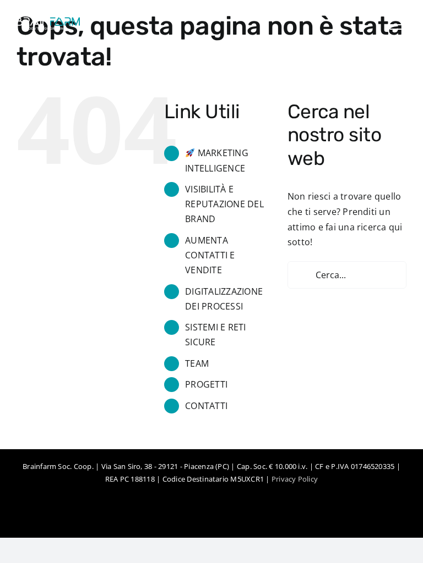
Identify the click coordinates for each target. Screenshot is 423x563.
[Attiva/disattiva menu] (398, 25)
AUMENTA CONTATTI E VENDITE (210, 255)
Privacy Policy (295, 479)
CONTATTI (206, 406)
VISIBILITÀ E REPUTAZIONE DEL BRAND (224, 204)
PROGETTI (206, 384)
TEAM (197, 363)
